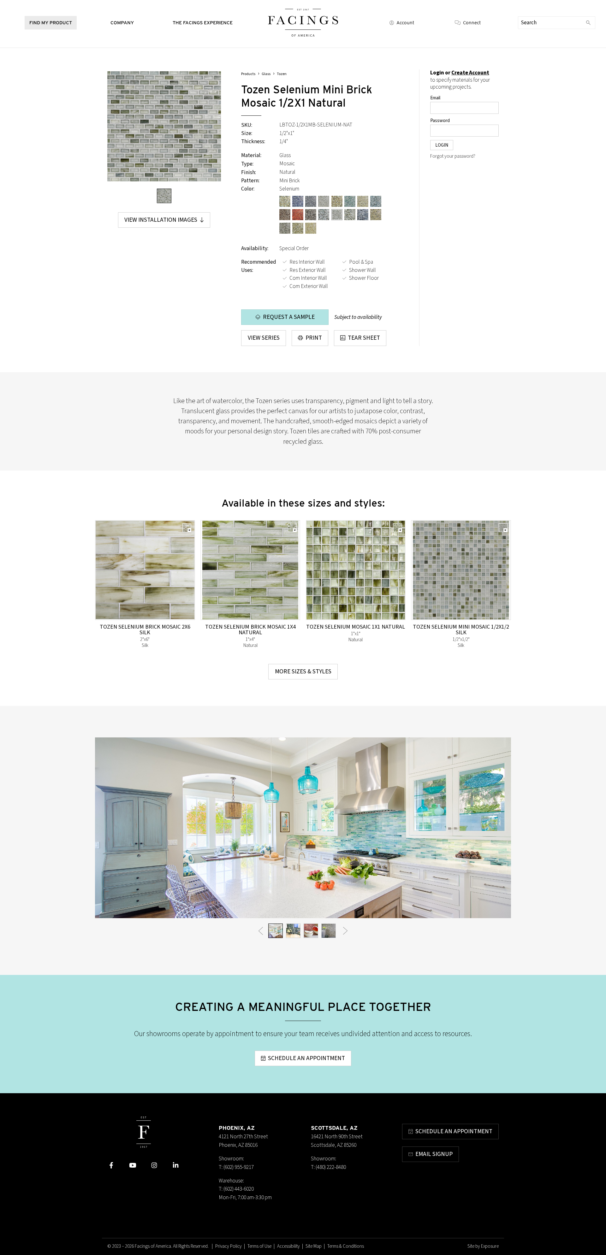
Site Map (314, 1246)
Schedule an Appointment (306, 1058)
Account (405, 23)
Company (122, 22)
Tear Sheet (364, 337)
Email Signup (434, 1154)
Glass (266, 74)
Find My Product (50, 22)
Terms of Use (259, 1246)
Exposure (490, 1246)
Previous (261, 930)
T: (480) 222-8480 (328, 1167)
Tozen (282, 74)
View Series (264, 337)
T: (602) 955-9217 (236, 1167)
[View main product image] (164, 196)
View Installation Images (160, 219)
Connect (472, 23)
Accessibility (288, 1246)
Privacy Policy (228, 1246)
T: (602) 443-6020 (236, 1189)
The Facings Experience (203, 22)
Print (314, 337)
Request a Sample (289, 317)
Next (345, 930)
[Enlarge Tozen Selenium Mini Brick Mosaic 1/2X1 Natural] (164, 126)
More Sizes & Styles (303, 671)
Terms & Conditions (345, 1246)
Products (248, 74)
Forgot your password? (452, 156)
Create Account (470, 73)
